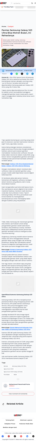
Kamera (6, 366)
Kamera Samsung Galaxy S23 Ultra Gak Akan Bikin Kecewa (16, 250)
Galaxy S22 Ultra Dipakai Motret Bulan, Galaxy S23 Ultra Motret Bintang (17, 165)
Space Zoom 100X (8, 369)
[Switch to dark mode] (32, 3)
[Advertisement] (18, 16)
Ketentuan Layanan (26, 420)
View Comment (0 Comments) (18, 394)
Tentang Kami (10, 420)
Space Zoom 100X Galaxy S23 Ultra (13, 371)
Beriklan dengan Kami (10, 427)
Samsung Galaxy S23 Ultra (19, 366)
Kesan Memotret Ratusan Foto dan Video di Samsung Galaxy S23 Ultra (17, 328)
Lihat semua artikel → (14, 388)
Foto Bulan (7, 374)
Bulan (15, 374)
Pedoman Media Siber (26, 423)
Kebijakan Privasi (10, 423)
